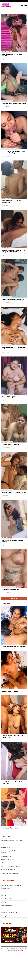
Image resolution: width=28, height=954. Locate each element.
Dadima (3, 895)
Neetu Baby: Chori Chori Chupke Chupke (12, 541)
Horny (4, 101)
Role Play (4, 51)
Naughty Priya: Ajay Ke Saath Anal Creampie (13, 782)
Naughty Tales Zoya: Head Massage (14, 492)
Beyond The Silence (7, 844)
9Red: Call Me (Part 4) (8, 870)
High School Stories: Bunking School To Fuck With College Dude (13, 152)
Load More (14, 598)
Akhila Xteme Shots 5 (7, 909)
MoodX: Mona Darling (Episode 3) (11, 866)
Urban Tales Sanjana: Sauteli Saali (13, 299)
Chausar (4, 863)
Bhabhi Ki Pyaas (6, 888)
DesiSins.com (23, 948)
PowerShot (5, 394)
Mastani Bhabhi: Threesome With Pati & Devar (12, 736)
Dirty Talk (5, 149)
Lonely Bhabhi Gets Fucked (9, 912)
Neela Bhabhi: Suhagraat (10, 828)
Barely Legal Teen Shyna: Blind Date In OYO (13, 348)
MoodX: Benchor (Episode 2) (10, 873)
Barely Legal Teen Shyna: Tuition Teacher (12, 55)
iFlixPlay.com (19, 950)
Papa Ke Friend (6, 899)
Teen (10, 51)
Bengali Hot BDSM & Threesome (11, 885)
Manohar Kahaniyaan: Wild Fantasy (13, 646)
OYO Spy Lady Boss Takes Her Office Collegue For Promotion (14, 251)
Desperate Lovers (6, 906)
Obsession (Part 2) (7, 847)
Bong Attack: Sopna (8, 397)
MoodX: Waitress (6, 856)
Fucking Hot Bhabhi (7, 916)
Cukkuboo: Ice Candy (7, 859)
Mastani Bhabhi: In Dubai (10, 691)
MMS (16, 149)
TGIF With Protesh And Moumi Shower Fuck (11, 201)
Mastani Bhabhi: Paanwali (10, 444)
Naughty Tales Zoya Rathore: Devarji (14, 103)
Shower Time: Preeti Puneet (11, 589)
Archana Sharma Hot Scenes (10, 892)
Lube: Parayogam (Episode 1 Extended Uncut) (12, 852)
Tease (11, 394)
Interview (4, 902)
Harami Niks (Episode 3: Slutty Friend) (12, 841)
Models (8, 587)
